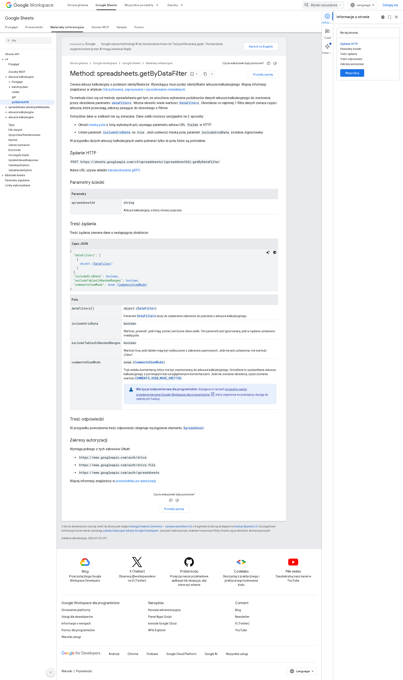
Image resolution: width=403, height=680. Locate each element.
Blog (238, 610)
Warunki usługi (71, 637)
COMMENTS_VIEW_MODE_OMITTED (158, 378)
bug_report (382, 17)
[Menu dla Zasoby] (183, 5)
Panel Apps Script (160, 616)
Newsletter (242, 616)
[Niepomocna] (275, 63)
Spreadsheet (193, 428)
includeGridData (116, 132)
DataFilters (189, 103)
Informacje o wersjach (76, 623)
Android (114, 654)
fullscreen (389, 17)
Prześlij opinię (263, 74)
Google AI (211, 654)
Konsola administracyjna (164, 610)
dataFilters (121, 103)
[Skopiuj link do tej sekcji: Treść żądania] (100, 224)
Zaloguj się (390, 5)
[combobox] (323, 5)
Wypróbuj (352, 73)
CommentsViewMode (132, 285)
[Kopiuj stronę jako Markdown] (205, 74)
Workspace (42, 5)
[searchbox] (28, 40)
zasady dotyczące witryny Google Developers (130, 530)
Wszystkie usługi (237, 654)
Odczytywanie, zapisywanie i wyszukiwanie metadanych (144, 89)
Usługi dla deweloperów (77, 616)
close (396, 17)
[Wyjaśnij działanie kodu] (268, 252)
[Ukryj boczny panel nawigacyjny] (50, 672)
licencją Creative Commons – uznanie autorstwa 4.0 (160, 526)
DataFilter (102, 264)
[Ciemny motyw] (274, 252)
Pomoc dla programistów (78, 630)
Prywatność (84, 671)
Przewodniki (34, 27)
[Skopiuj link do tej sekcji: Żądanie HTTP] (100, 153)
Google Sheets (106, 5)
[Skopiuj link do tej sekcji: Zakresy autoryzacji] (111, 440)
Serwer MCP (100, 27)
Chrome (133, 654)
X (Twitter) (242, 623)
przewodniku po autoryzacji (136, 481)
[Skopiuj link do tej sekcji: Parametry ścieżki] (108, 182)
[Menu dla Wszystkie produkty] (158, 5)
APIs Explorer (157, 630)
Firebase (152, 654)
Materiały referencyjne (67, 27)
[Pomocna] (269, 63)
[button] (27, 59)
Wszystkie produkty (138, 5)
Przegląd (11, 27)
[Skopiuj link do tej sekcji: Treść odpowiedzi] (108, 419)
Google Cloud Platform (181, 654)
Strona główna (77, 5)
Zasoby (172, 5)
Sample (121, 27)
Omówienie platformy (75, 610)
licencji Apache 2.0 (245, 526)
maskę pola (97, 125)
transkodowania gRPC (124, 170)
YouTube (241, 630)
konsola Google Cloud (162, 623)
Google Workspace (105, 63)
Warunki (66, 671)
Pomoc (139, 27)
